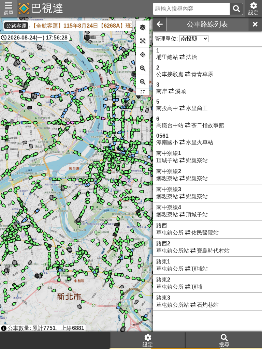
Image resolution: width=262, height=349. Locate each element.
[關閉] (255, 24)
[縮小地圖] (142, 82)
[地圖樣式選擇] (142, 27)
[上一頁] (159, 24)
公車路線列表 (207, 24)
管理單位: (166, 39)
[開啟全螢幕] (142, 41)
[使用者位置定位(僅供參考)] (142, 54)
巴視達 (47, 8)
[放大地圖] (142, 68)
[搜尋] (236, 9)
